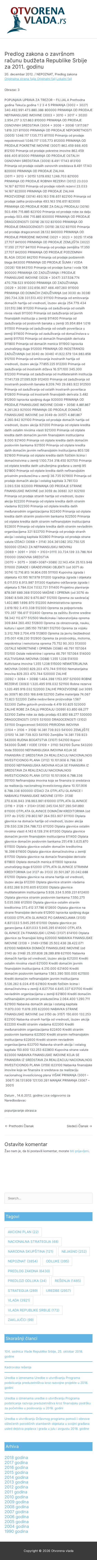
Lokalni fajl (64, 79)
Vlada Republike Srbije (33, 1310)
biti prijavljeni (79, 1151)
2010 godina (16, 1496)
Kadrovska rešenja (18, 1367)
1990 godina (16, 1531)
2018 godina (16, 1457)
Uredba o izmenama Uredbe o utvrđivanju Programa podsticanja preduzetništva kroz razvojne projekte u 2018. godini (46, 1382)
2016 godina (16, 1467)
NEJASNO (74, 1251)
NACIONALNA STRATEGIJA (33, 1241)
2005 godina (17, 1521)
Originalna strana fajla (21, 79)
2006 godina (17, 1516)
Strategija (23, 1290)
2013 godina (16, 1481)
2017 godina (16, 1462)
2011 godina (16, 1491)
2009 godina (17, 1501)
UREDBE (58, 1290)
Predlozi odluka (27, 1281)
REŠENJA (68, 1281)
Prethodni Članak (19, 1126)
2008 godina (17, 1506)
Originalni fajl (46, 79)
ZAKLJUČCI (21, 1320)
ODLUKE (57, 1261)
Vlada (19, 1300)
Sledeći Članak (79, 1126)
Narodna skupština (30, 1251)
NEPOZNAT (45, 74)
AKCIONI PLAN (23, 1232)
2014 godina (16, 1477)
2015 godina (16, 1472)
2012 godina (16, 1486)
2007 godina (16, 1511)
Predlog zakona (66, 74)
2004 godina (17, 1526)
